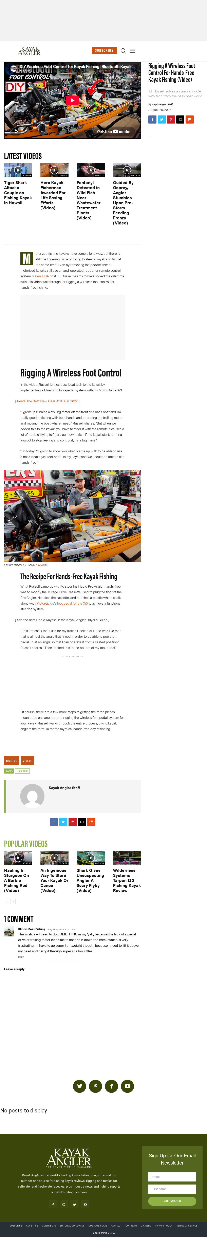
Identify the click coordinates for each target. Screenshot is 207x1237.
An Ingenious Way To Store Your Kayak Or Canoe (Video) (54, 880)
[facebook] (111, 1086)
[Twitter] (162, 119)
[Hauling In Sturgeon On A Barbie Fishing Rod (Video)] (18, 858)
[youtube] (127, 1086)
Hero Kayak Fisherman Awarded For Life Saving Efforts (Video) (52, 195)
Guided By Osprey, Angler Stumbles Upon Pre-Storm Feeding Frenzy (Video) (123, 202)
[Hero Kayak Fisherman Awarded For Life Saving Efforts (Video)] (54, 170)
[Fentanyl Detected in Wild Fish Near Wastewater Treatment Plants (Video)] (91, 170)
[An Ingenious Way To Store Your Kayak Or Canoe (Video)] (54, 858)
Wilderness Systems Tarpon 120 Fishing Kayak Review (127, 880)
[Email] (180, 119)
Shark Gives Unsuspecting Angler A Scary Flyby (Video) (90, 880)
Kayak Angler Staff (162, 104)
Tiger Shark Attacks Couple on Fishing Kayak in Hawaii (18, 192)
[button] (123, 51)
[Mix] (190, 119)
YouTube (43, 565)
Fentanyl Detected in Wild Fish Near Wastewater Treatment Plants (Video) (88, 200)
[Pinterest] (171, 119)
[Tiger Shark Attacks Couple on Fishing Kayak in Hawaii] (18, 170)
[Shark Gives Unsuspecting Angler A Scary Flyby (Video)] (91, 858)
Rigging (11, 760)
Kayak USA (40, 276)
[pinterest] (95, 1086)
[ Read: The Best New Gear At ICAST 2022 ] (47, 400)
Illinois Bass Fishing (31, 929)
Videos (27, 760)
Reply (21, 956)
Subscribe (104, 50)
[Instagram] (64, 1204)
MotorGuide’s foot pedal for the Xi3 (62, 603)
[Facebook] (152, 119)
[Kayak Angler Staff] (32, 796)
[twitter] (79, 1086)
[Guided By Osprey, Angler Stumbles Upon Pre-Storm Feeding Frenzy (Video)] (127, 170)
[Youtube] (85, 1204)
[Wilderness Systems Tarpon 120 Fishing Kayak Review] (127, 858)
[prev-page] (6, 901)
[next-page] (13, 901)
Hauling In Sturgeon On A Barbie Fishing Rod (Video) (16, 880)
